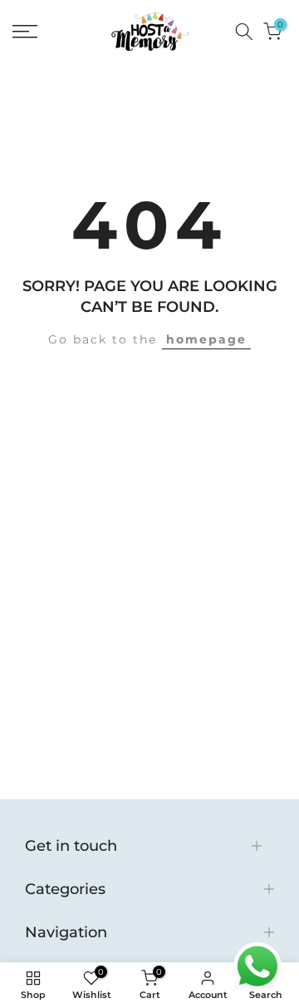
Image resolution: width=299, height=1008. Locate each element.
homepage (206, 339)
